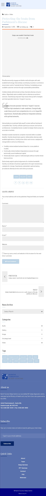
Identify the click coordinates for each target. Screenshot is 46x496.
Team (23, 461)
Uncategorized (6, 338)
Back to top (22, 493)
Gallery (23, 176)
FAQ (23, 474)
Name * (4, 226)
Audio (6, 14)
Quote (30, 361)
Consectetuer (14, 357)
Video (11, 14)
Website (4, 244)
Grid (29, 357)
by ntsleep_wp (24, 27)
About (23, 458)
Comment (5, 203)
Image (4, 334)
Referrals (23, 477)
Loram (16, 361)
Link (10, 361)
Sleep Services (23, 465)
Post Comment (11, 261)
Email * (4, 235)
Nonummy (23, 361)
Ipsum (5, 361)
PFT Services (23, 468)
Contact (23, 471)
